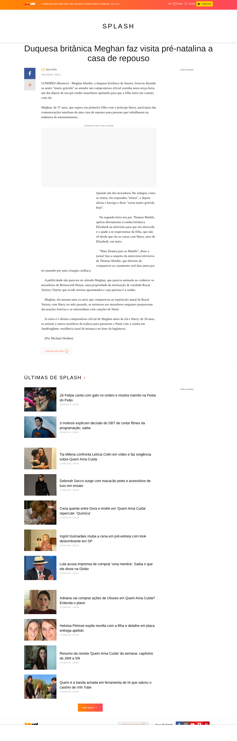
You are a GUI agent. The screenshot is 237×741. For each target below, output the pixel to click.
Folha (102, 13)
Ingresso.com (49, 4)
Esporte (111, 13)
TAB (182, 13)
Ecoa (156, 13)
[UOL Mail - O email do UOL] (178, 4)
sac (170, 4)
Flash (40, 13)
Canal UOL (165, 13)
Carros (82, 13)
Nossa (176, 13)
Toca (195, 13)
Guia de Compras (208, 13)
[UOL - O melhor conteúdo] (29, 4)
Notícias (61, 13)
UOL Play (115, 4)
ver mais (88, 707)
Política (71, 13)
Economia (93, 13)
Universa (132, 13)
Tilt (150, 13)
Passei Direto (92, 4)
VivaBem (143, 13)
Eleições (50, 13)
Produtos (30, 13)
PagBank (104, 4)
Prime (188, 13)
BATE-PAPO (63, 4)
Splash (121, 13)
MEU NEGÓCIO (77, 4)
